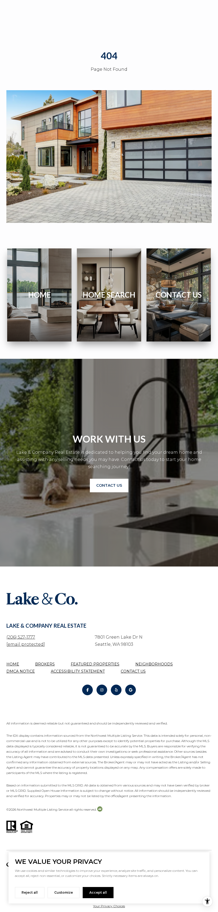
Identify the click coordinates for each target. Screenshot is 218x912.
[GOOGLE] (130, 690)
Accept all (98, 892)
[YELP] (116, 690)
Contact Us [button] (109, 485)
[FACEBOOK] (87, 690)
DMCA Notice (20, 671)
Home (12, 664)
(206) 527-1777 (20, 637)
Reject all (30, 892)
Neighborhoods (154, 664)
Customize (63, 892)
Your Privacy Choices (109, 906)
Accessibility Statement (78, 671)
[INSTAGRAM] (102, 690)
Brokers (45, 664)
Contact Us (133, 671)
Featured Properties (95, 664)
